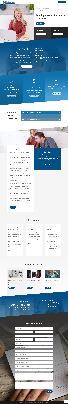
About (36, 2)
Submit (49, 391)
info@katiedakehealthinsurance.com (48, 154)
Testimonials (40, 2)
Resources (45, 2)
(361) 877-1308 (48, 156)
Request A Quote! (41, 33)
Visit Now (11, 287)
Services (29, 2)
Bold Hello (46, 402)
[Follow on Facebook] (45, 165)
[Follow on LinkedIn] (49, 165)
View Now (29, 287)
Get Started (27, 66)
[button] (1, 6)
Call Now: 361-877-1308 (53, 2)
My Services (40, 23)
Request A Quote (11, 96)
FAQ (32, 2)
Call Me (13, 207)
